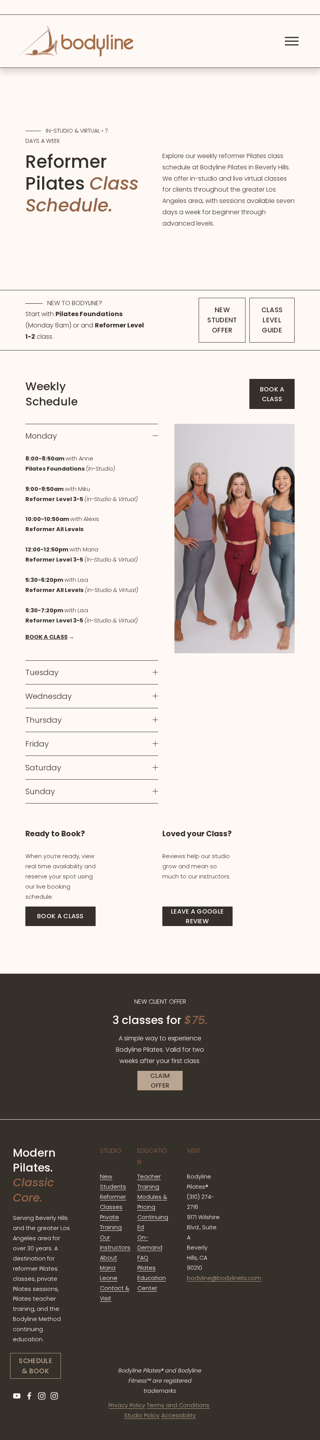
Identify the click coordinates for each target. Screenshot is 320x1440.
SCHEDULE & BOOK (35, 1366)
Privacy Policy (126, 1405)
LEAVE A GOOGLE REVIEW (197, 916)
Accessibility (178, 1415)
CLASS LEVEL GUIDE (272, 320)
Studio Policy (142, 1415)
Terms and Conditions (178, 1405)
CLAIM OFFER (160, 1080)
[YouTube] (17, 1396)
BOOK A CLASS (272, 394)
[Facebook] (29, 1396)
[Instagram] (42, 1396)
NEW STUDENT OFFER (222, 320)
